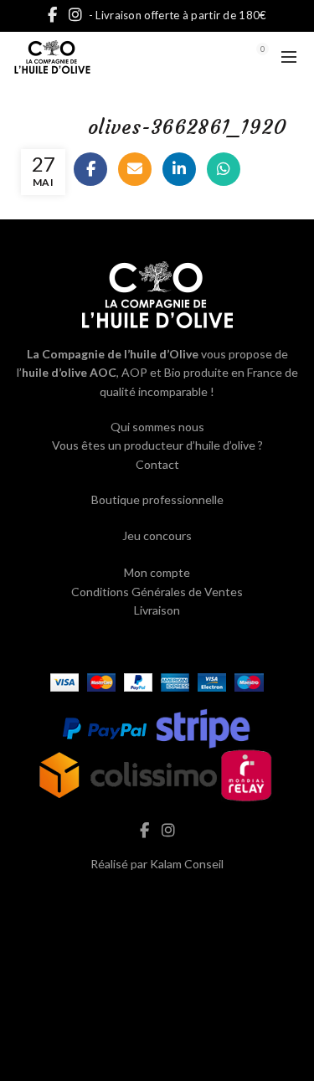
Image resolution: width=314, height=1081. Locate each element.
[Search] (216, 56)
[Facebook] (90, 169)
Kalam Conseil (187, 864)
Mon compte (157, 572)
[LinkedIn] (179, 169)
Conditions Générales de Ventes (157, 591)
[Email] (135, 169)
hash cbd (157, 899)
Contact (157, 464)
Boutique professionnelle (157, 499)
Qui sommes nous (157, 427)
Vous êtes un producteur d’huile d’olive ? (157, 445)
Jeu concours (157, 535)
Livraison (157, 610)
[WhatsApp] (223, 169)
